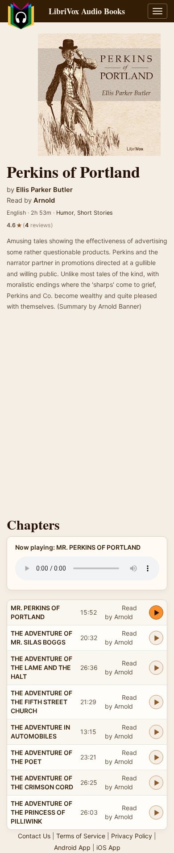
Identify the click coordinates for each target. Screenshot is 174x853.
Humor (65, 212)
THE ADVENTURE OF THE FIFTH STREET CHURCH (41, 701)
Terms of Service (80, 836)
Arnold (44, 200)
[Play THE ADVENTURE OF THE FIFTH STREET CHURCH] (156, 702)
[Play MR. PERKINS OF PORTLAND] (156, 612)
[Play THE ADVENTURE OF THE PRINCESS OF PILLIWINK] (156, 812)
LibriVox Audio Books (87, 11)
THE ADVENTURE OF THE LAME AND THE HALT (41, 667)
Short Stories (95, 212)
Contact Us (34, 836)
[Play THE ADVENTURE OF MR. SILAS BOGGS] (156, 638)
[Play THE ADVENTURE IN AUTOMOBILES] (156, 732)
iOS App (108, 847)
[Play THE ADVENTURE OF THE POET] (156, 757)
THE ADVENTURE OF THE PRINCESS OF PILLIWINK (41, 812)
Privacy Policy (131, 836)
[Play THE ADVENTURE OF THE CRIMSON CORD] (156, 782)
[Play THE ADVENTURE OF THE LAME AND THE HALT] (156, 668)
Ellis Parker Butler (44, 190)
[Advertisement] (87, 417)
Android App (72, 847)
